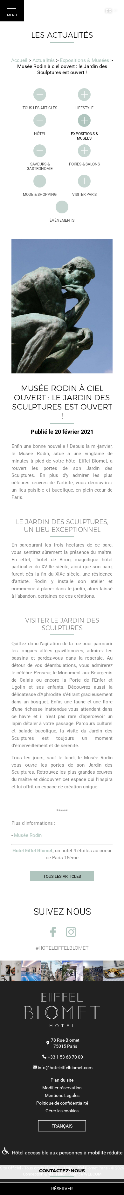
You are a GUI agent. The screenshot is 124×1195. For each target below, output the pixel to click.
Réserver (62, 1188)
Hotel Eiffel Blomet (32, 851)
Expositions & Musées (85, 60)
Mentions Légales (62, 1095)
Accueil (19, 60)
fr (109, 11)
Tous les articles (62, 876)
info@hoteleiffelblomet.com (65, 1067)
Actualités (44, 60)
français (62, 1126)
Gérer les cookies (62, 1110)
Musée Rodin (28, 835)
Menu (12, 15)
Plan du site (62, 1080)
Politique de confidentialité (62, 1103)
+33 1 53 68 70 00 (65, 1057)
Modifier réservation (62, 1087)
